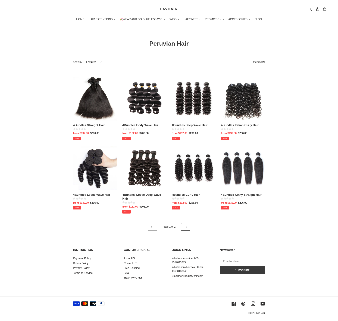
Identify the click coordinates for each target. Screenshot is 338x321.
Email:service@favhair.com (187, 275)
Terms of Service (83, 272)
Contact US (130, 263)
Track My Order (133, 277)
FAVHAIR (169, 9)
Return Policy (81, 263)
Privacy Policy (81, 267)
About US (129, 258)
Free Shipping (132, 267)
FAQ (126, 272)
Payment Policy (82, 258)
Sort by (77, 62)
